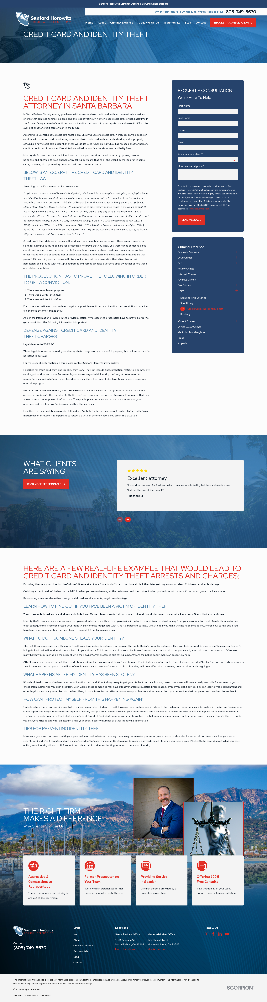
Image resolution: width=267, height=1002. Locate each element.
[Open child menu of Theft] (236, 291)
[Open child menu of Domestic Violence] (236, 252)
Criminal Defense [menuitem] (121, 23)
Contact (77, 962)
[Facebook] (213, 934)
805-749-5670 (241, 12)
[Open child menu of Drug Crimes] (236, 257)
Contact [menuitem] (201, 23)
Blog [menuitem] (188, 23)
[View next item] (128, 519)
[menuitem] (206, 252)
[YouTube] (227, 934)
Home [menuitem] (89, 23)
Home (76, 934)
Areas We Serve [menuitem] (148, 23)
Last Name (184, 118)
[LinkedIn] (220, 934)
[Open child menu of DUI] (236, 263)
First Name (184, 106)
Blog (76, 957)
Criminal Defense (83, 945)
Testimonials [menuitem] (171, 23)
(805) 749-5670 (29, 948)
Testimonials (80, 951)
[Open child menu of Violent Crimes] (236, 321)
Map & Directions (125, 949)
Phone (181, 130)
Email (181, 142)
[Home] (43, 19)
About (77, 940)
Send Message (191, 219)
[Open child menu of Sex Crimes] (236, 285)
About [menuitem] (102, 23)
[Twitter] (206, 934)
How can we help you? (191, 166)
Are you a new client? (190, 154)
